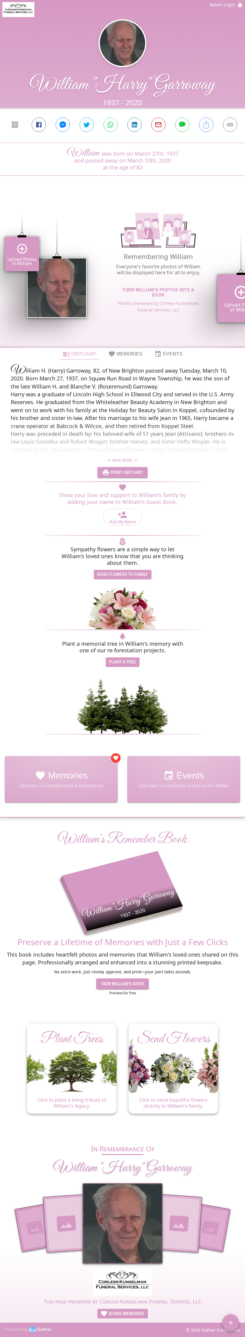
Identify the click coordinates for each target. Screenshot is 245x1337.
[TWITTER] (86, 125)
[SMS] (182, 125)
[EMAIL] (158, 125)
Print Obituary (126, 472)
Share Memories (126, 1313)
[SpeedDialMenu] (230, 1322)
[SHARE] (206, 125)
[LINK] (230, 125)
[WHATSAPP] (110, 125)
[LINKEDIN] (134, 125)
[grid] (122, 272)
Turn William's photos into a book (158, 292)
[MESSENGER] (63, 125)
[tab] (79, 354)
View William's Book (122, 983)
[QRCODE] (15, 125)
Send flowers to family (122, 574)
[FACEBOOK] (39, 125)
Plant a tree (122, 662)
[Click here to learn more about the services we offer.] (122, 1282)
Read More (122, 460)
